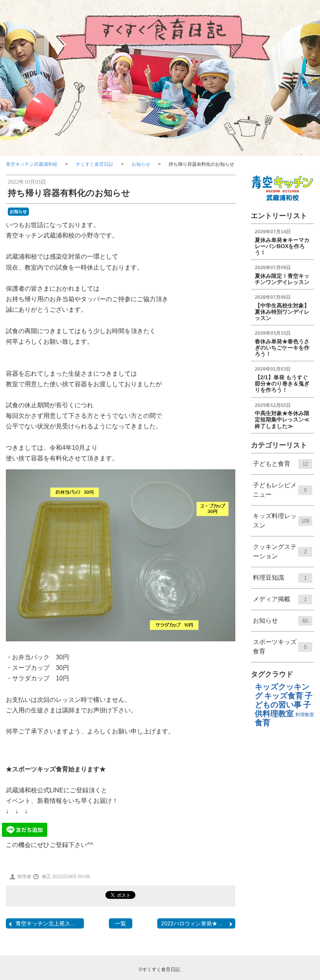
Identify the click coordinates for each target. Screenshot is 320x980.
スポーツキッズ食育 (280, 650)
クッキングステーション (280, 555)
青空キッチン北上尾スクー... (50, 923)
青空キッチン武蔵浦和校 (31, 164)
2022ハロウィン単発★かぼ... (197, 923)
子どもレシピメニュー (280, 493)
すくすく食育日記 (94, 164)
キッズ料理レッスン (281, 524)
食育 (262, 722)
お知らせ (141, 164)
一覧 (120, 923)
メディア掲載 (280, 602)
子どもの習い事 (284, 700)
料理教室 (304, 714)
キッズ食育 (283, 695)
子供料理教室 (283, 709)
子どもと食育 (280, 467)
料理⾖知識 (280, 581)
